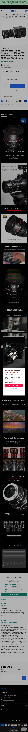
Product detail (14, 388)
